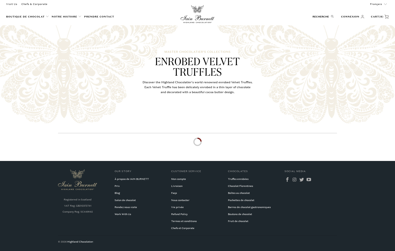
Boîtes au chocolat (239, 193)
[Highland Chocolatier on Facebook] (288, 179)
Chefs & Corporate (34, 4)
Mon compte (178, 179)
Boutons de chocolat (240, 214)
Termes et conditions (184, 221)
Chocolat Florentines (240, 186)
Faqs (174, 193)
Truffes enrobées (238, 179)
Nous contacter (180, 200)
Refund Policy (179, 214)
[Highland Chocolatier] (198, 14)
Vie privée (177, 207)
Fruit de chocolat (238, 221)
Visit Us (11, 4)
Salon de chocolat (125, 200)
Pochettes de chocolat (241, 200)
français (376, 4)
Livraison (176, 186)
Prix (117, 186)
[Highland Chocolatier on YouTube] (309, 179)
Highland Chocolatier (80, 241)
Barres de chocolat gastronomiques (249, 207)
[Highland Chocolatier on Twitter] (302, 179)
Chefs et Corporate (182, 228)
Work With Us (123, 214)
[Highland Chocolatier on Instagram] (295, 179)
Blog (117, 193)
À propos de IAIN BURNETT (132, 179)
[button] (27, 17)
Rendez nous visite (126, 207)
